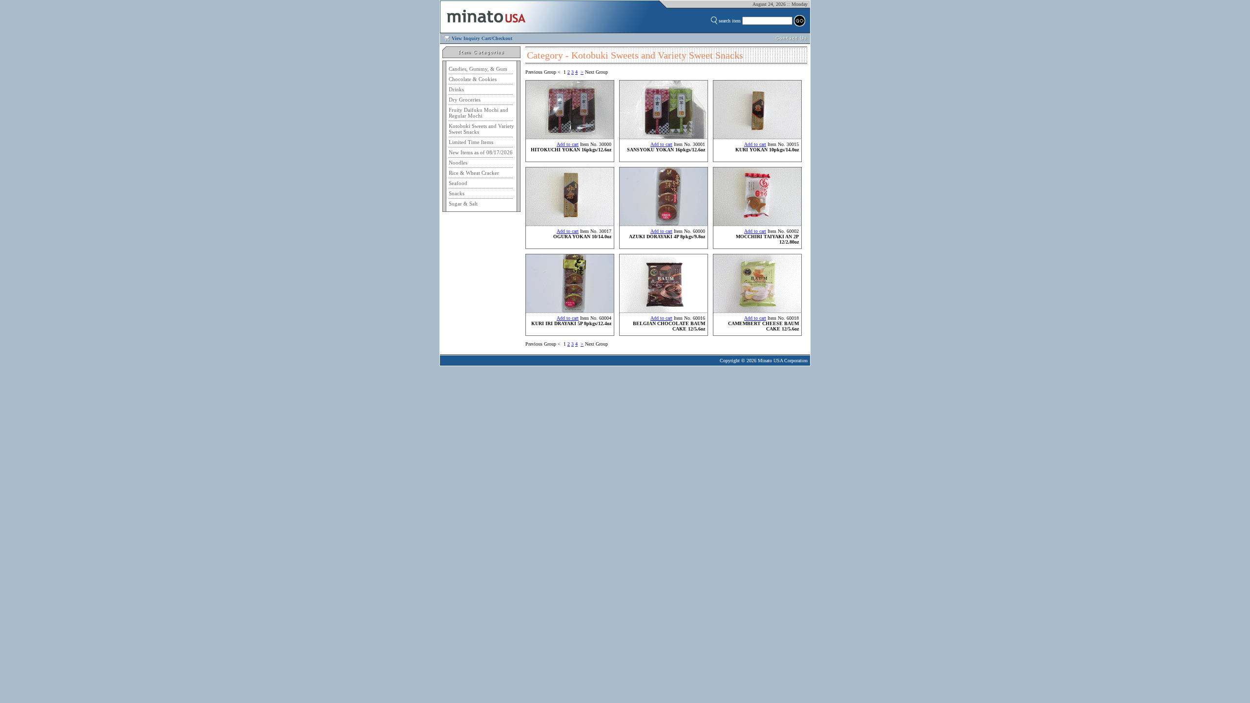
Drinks (456, 89)
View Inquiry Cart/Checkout (482, 38)
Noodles (458, 162)
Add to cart (568, 144)
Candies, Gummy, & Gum (478, 69)
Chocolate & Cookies (473, 79)
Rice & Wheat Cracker (474, 173)
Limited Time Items (471, 142)
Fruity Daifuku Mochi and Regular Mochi (478, 113)
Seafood (458, 183)
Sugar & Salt (463, 204)
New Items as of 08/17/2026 (481, 152)
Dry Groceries (464, 100)
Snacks (456, 193)
